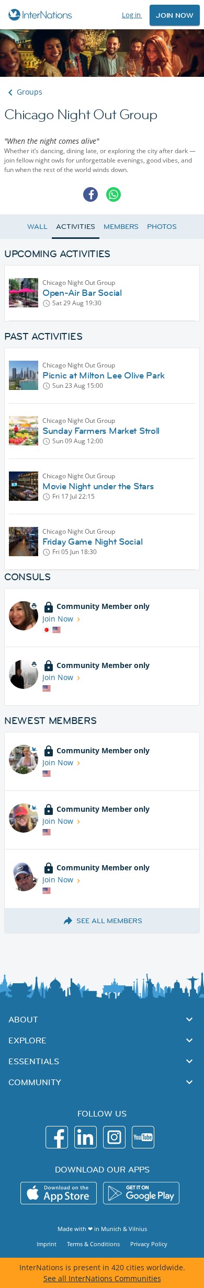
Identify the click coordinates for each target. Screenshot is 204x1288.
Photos (161, 226)
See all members (109, 920)
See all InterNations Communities (102, 1278)
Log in (132, 14)
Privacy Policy (148, 1244)
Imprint (46, 1244)
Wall (37, 226)
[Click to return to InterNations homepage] (41, 15)
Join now (175, 15)
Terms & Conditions (93, 1244)
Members (121, 226)
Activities (75, 226)
